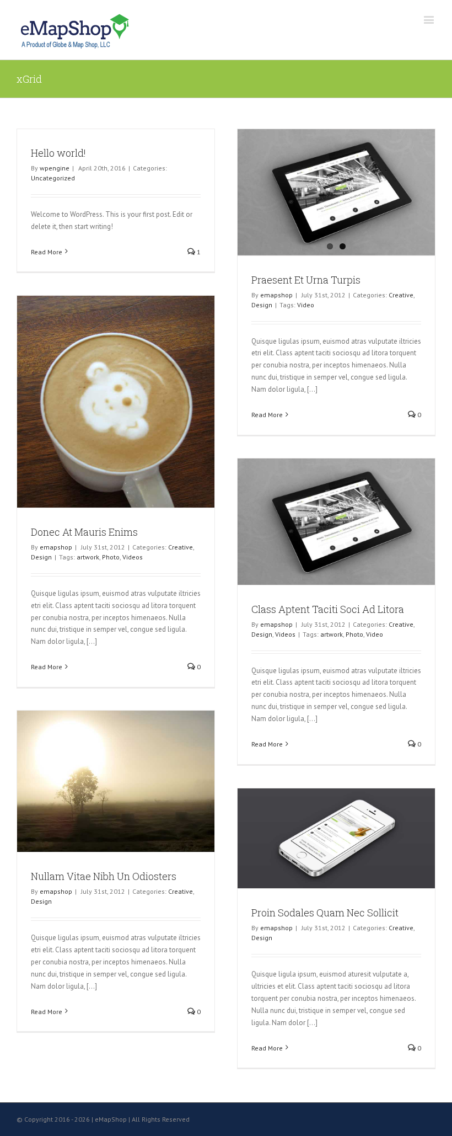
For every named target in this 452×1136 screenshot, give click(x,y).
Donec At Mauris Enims (84, 531)
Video (305, 305)
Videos (132, 557)
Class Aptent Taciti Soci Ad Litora (327, 609)
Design (261, 305)
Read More (46, 252)
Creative (401, 295)
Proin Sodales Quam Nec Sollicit (325, 912)
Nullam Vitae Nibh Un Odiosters (103, 876)
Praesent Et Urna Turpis (305, 279)
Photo (111, 557)
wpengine (54, 168)
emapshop (276, 295)
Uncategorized (53, 178)
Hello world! (58, 152)
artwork (88, 557)
